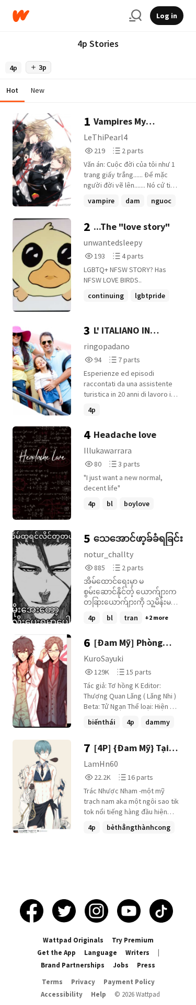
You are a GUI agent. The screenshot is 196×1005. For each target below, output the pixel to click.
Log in (166, 15)
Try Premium (133, 940)
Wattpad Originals (73, 940)
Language (100, 952)
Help (98, 994)
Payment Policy (129, 981)
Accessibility (62, 994)
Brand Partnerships (73, 965)
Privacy (83, 981)
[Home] (67, 15)
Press (146, 965)
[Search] (135, 15)
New (37, 90)
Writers (137, 952)
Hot (12, 90)
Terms (52, 981)
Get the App (56, 952)
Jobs (121, 965)
